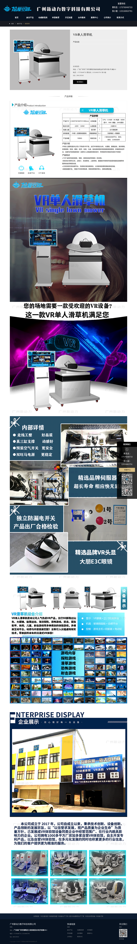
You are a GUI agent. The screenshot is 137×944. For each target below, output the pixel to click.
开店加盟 (68, 18)
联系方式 (120, 18)
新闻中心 (94, 18)
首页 (16, 18)
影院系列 (27, 23)
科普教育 (55, 18)
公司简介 (107, 18)
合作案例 (81, 18)
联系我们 (80, 82)
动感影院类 (42, 18)
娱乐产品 (30, 18)
